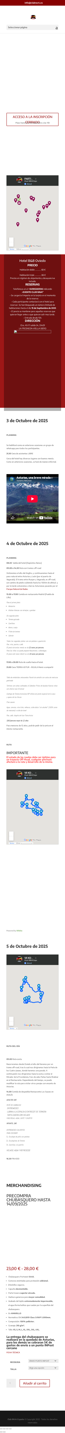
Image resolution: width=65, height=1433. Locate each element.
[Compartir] (7, 1428)
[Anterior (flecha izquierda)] (1, 1431)
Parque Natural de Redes (17, 589)
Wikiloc (19, 931)
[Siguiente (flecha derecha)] (4, 1431)
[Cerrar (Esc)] (10, 1428)
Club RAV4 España (16, 1419)
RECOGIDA (15, 1362)
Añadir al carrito (34, 1383)
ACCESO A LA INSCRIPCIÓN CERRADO (32, 119)
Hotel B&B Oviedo (32, 260)
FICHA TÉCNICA (13, 1352)
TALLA (13, 1369)
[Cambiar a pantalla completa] (4, 1428)
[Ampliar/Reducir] (1, 1428)
